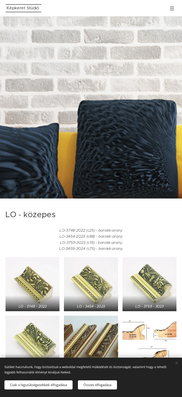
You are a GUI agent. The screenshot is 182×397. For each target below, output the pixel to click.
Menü (172, 8)
